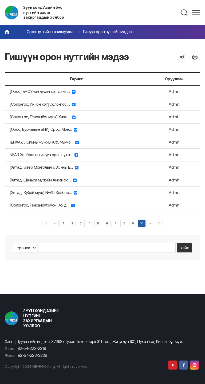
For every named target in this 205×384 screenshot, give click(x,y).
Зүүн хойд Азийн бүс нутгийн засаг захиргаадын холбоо (43, 12)
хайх (185, 248)
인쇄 (195, 57)
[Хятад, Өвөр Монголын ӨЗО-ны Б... (42, 167)
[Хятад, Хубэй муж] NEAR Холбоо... (42, 192)
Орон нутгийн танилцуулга (50, 31)
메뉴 (196, 12)
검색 (184, 12)
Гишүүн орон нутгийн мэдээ (107, 31)
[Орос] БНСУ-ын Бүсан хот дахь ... (41, 91)
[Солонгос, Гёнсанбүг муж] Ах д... (40, 205)
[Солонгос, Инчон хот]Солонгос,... (41, 104)
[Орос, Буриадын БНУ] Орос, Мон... (42, 129)
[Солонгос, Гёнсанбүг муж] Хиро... (41, 116)
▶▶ (159, 223)
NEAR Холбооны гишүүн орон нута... (42, 154)
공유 (182, 57)
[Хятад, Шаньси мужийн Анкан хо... (41, 180)
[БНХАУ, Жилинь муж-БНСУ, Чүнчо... (42, 142)
